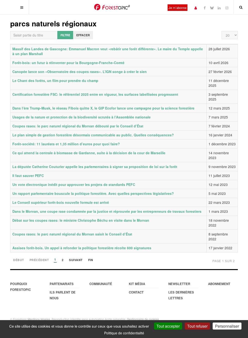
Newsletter (179, 283)
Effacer (83, 35)
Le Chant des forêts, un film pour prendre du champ (55, 80)
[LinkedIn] (219, 7)
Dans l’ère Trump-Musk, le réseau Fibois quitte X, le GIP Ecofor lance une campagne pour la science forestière (103, 108)
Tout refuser (197, 326)
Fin (90, 260)
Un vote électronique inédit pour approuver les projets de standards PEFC (73, 184)
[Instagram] (227, 7)
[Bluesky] (212, 7)
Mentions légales (39, 319)
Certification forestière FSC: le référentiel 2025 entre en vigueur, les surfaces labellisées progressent (95, 94)
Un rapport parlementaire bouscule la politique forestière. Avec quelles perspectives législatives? (93, 193)
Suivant (76, 260)
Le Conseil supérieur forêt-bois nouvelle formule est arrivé (60, 202)
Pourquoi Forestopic (20, 286)
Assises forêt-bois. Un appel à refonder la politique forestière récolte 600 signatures (81, 247)
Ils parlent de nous (63, 295)
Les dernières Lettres (181, 295)
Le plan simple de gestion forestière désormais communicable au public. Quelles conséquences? (93, 134)
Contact (136, 292)
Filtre (65, 35)
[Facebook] (204, 7)
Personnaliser (227, 326)
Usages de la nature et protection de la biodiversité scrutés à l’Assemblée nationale (81, 117)
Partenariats (62, 283)
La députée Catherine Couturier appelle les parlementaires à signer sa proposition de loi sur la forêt (94, 166)
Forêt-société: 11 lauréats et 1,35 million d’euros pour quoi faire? (66, 143)
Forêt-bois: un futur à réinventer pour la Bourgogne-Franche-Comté (68, 62)
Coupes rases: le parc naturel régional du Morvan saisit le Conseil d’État (72, 234)
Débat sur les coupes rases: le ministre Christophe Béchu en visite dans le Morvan (80, 220)
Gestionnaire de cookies (143, 319)
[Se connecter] (196, 7)
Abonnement (219, 283)
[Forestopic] (112, 7)
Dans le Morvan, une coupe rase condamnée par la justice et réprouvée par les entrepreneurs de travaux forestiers (107, 211)
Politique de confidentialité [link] (124, 333)
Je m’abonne (177, 7)
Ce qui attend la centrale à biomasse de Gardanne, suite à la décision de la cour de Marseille (88, 152)
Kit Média (137, 283)
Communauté (100, 283)
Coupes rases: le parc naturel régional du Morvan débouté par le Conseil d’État (77, 126)
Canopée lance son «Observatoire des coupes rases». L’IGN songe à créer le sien (79, 71)
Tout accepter (168, 326)
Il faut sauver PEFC (28, 175)
